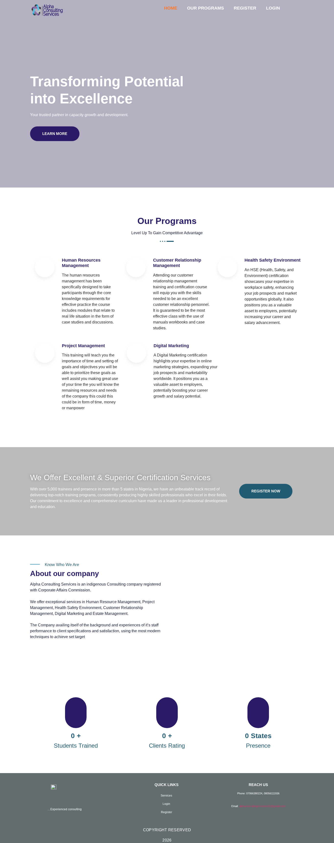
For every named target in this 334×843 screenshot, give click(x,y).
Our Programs (205, 8)
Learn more (54, 134)
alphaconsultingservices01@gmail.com (262, 806)
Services (166, 795)
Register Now (265, 491)
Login (273, 8)
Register (245, 8)
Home (170, 8)
